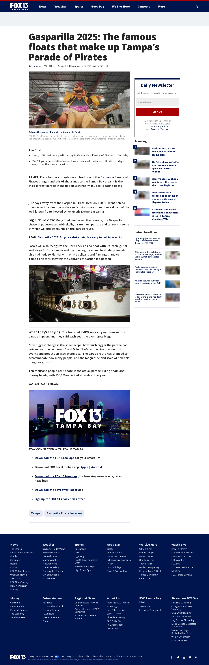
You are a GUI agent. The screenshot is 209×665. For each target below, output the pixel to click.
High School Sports (84, 570)
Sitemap (14, 589)
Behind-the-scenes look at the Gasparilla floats (55, 132)
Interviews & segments (150, 610)
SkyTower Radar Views (54, 548)
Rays (77, 552)
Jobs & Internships (116, 610)
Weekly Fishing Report (86, 566)
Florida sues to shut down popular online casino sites (163, 151)
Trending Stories (51, 610)
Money (15, 598)
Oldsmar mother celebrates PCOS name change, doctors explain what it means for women (148, 256)
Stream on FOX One (184, 598)
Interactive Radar (51, 552)
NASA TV (175, 571)
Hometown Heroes (116, 556)
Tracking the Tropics (53, 571)
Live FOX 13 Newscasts (183, 552)
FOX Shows (48, 613)
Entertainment (53, 598)
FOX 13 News (49, 66)
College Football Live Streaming (181, 608)
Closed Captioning (116, 617)
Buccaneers (80, 548)
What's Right (145, 548)
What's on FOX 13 (51, 617)
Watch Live (179, 544)
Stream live (144, 606)
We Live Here (148, 544)
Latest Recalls (17, 606)
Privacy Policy (161, 126)
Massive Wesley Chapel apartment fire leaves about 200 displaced (165, 182)
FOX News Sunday (19, 582)
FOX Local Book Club (53, 606)
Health (13, 563)
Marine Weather (50, 559)
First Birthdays (114, 567)
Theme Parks (145, 563)
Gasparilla (107, 177)
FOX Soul (175, 563)
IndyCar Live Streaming (182, 620)
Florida (13, 556)
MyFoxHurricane (51, 574)
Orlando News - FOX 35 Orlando (86, 604)
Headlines (47, 602)
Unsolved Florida (18, 574)
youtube (190, 657)
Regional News (85, 598)
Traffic (110, 548)
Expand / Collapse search (197, 6)
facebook (171, 657)
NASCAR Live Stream (181, 616)
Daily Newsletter (18, 585)
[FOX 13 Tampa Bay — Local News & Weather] (20, 6)
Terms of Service (159, 129)
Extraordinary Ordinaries (119, 559)
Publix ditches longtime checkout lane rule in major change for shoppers (147, 269)
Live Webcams (50, 556)
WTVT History (114, 613)
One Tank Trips (146, 559)
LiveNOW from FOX (181, 556)
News (14, 544)
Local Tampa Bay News (22, 552)
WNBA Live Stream (180, 636)
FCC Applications (115, 624)
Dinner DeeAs (146, 556)
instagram (184, 657)
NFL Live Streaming (181, 602)
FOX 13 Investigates (20, 571)
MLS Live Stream (179, 640)
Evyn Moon (36, 66)
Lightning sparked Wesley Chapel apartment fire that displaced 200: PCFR (147, 240)
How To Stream (179, 548)
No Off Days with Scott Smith (86, 561)
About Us (113, 598)
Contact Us (112, 628)
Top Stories (16, 548)
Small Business (17, 617)
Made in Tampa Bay (149, 567)
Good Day (113, 544)
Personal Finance (18, 610)
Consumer (15, 559)
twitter (177, 657)
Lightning (79, 556)
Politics (13, 567)
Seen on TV (16, 578)
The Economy (17, 613)
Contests (47, 621)
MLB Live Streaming (181, 612)
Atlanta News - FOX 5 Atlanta (85, 617)
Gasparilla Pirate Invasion (64, 513)
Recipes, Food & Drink (150, 571)
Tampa (61, 66)
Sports (79, 544)
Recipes (111, 563)
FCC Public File (114, 621)
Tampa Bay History (148, 574)
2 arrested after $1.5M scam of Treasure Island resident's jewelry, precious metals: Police (148, 298)
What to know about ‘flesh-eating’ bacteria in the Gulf (147, 282)
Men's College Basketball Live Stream (183, 625)
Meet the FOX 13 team (118, 602)
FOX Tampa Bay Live (181, 574)
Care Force (144, 578)
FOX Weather (49, 578)
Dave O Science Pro (117, 571)
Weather (48, 544)
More (161, 6)
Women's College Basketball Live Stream (182, 631)
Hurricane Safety (51, 567)
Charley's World (114, 552)
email (196, 657)
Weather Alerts (50, 563)
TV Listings (112, 606)
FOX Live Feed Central (182, 567)
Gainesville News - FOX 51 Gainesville (88, 610)
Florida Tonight (146, 552)
